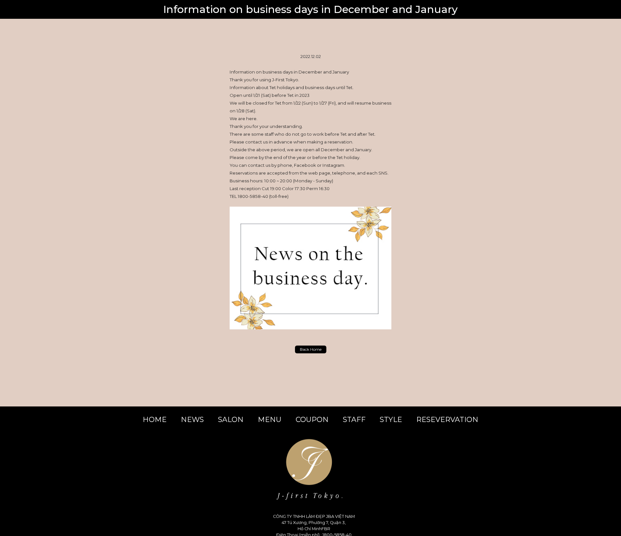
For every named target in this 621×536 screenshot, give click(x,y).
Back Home (310, 349)
